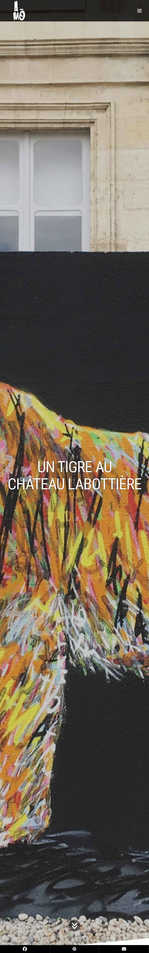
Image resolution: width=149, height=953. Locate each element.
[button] (139, 10)
